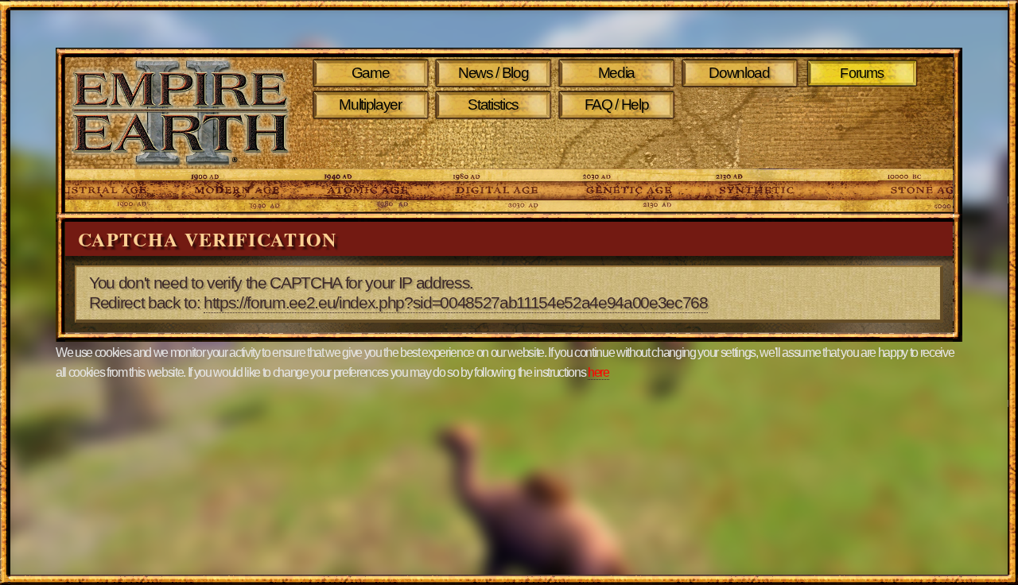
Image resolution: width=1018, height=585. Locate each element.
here (598, 372)
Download (739, 72)
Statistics (493, 104)
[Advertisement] (619, 145)
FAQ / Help (617, 104)
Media (616, 72)
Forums (862, 73)
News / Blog (493, 72)
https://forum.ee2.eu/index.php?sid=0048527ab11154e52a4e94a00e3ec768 (456, 302)
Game (371, 72)
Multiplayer (370, 104)
